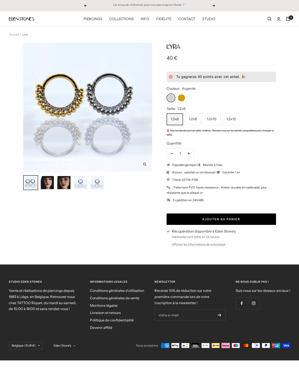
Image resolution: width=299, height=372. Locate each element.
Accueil (14, 34)
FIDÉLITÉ (163, 19)
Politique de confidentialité (112, 320)
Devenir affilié (101, 327)
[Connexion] (279, 19)
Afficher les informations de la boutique (198, 244)
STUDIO (208, 19)
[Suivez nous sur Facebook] (242, 303)
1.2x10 (211, 119)
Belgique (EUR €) (24, 345)
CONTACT (186, 19)
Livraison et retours (105, 312)
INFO (145, 19)
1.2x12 (231, 119)
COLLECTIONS (121, 19)
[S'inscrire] (219, 315)
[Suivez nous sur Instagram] (254, 303)
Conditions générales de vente (114, 298)
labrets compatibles (245, 130)
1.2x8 (193, 119)
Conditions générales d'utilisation (117, 290)
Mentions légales (104, 305)
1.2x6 (175, 119)
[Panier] (288, 19)
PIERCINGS (93, 19)
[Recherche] (269, 19)
